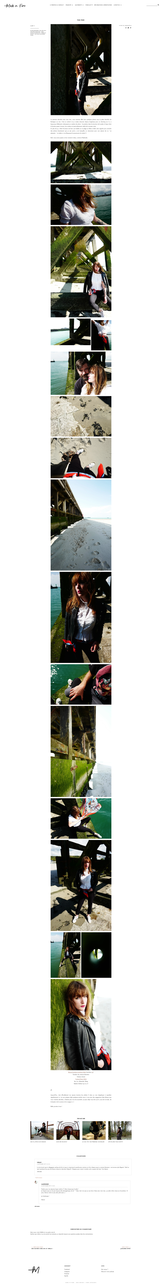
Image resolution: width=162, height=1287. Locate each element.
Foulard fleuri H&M (81, 1079)
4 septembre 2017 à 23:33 (43, 1164)
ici (92, 1072)
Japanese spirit (126, 1248)
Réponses (39, 1178)
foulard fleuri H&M (35, 31)
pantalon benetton (35, 33)
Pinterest (66, 1274)
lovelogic (93, 1282)
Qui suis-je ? (104, 1269)
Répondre (39, 1171)
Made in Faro (70, 1282)
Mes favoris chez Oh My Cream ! (42, 1248)
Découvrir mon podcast (107, 1271)
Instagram (67, 1271)
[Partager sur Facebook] (126, 28)
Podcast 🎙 (89, 5)
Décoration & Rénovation (103, 5)
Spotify (66, 1276)
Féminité (68, 5)
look (42, 31)
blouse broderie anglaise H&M (38, 30)
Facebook (67, 1269)
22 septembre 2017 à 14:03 (48, 1186)
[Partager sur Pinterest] (130, 28)
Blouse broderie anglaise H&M (77, 1072)
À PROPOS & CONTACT (57, 5)
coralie (39, 1162)
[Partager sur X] (128, 28)
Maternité (78, 5)
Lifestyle (117, 5)
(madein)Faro (128, 25)
